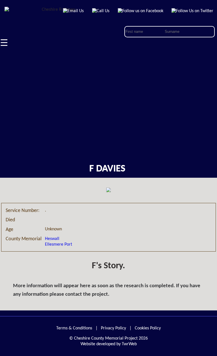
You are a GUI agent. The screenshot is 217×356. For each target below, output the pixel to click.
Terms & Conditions (74, 328)
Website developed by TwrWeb (109, 344)
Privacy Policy (113, 328)
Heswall (52, 239)
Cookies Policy (148, 328)
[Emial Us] (74, 11)
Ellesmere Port (58, 244)
